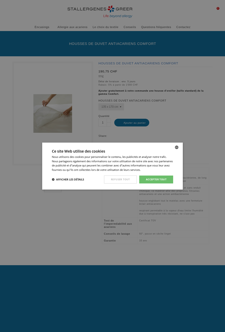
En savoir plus (149, 170)
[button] (68, 179)
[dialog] (112, 166)
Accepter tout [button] (156, 179)
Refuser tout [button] (120, 179)
